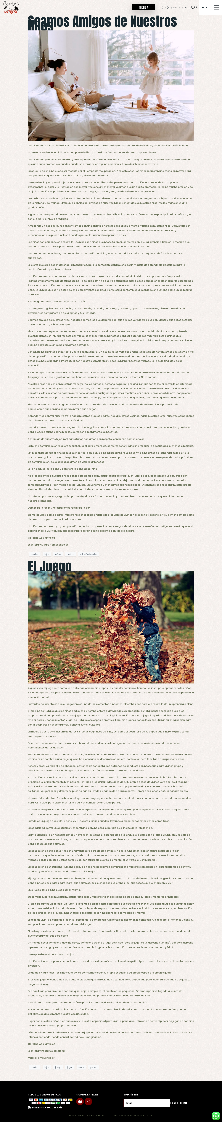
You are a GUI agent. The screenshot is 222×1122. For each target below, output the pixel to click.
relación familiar (88, 554)
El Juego (50, 566)
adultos (35, 554)
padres (70, 554)
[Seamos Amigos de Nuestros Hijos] (111, 85)
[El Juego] (111, 627)
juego (58, 1067)
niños (58, 554)
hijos (47, 554)
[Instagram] (88, 1101)
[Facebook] (80, 1101)
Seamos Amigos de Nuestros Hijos (102, 23)
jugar (69, 1067)
